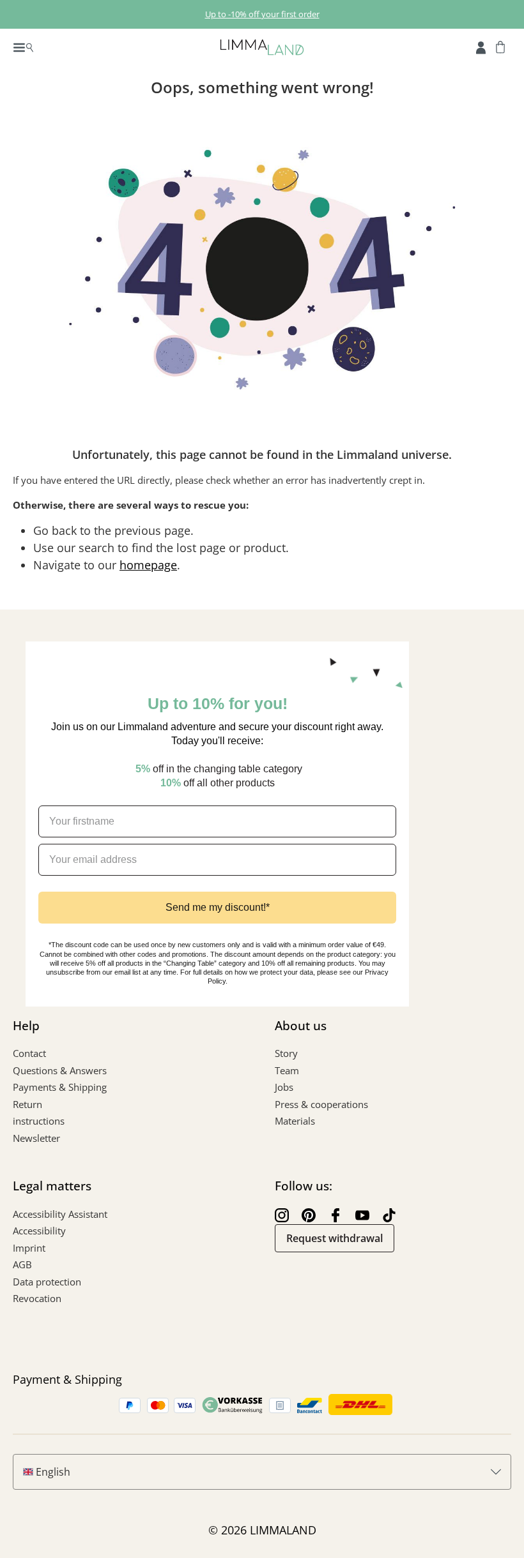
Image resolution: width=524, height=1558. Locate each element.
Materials (295, 1120)
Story (286, 1053)
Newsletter (36, 1138)
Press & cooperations (321, 1104)
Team (287, 1070)
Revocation (37, 1298)
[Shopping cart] (500, 46)
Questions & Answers (60, 1070)
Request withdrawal (334, 1238)
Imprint (29, 1247)
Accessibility (39, 1230)
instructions (39, 1120)
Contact (29, 1053)
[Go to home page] (262, 47)
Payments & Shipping (60, 1087)
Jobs (284, 1087)
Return (27, 1104)
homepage (148, 565)
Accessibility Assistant (60, 1214)
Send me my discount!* (218, 907)
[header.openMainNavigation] (23, 46)
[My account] (480, 46)
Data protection (47, 1281)
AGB (22, 1264)
